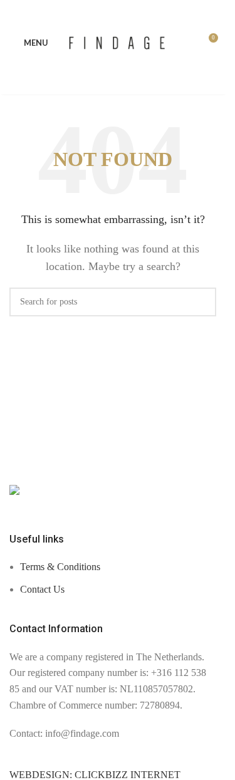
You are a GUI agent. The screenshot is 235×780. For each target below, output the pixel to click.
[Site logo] (117, 41)
